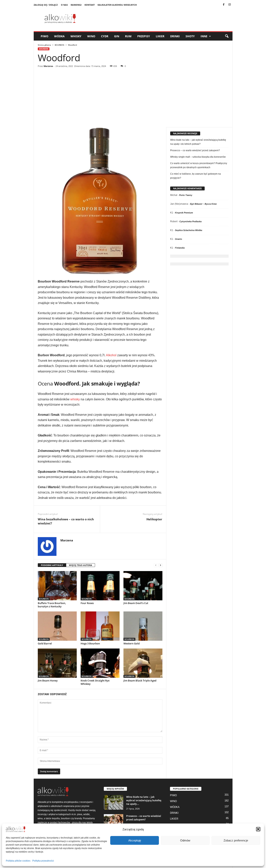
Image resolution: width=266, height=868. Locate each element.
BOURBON (59, 45)
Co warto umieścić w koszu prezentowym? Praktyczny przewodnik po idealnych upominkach (198, 165)
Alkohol (111, 355)
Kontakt (90, 4)
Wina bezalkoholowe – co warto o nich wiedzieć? (66, 521)
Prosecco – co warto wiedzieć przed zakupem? (195, 150)
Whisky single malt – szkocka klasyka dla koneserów (198, 156)
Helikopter (154, 519)
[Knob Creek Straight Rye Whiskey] (100, 663)
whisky (75, 399)
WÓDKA (59, 36)
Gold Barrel (45, 643)
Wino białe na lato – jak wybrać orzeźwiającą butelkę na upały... (143, 800)
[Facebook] (223, 5)
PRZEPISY (143, 36)
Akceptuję (134, 840)
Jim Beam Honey (48, 680)
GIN (116, 36)
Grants (178, 239)
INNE (204, 36)
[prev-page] (156, 565)
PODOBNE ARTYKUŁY (52, 565)
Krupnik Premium (184, 212)
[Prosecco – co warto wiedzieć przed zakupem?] (113, 821)
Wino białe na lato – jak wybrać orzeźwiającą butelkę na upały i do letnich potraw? (198, 142)
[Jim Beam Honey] (57, 663)
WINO (91, 36)
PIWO (44, 36)
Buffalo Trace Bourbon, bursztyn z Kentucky (52, 604)
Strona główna (44, 45)
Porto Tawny (185, 195)
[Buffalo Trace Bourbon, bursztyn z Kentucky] (57, 585)
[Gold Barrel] (57, 626)
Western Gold (131, 643)
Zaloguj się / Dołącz (46, 4)
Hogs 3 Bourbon (90, 643)
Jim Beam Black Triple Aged (139, 680)
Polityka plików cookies (18, 860)
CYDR (104, 36)
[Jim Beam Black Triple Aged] (142, 663)
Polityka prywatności (43, 860)
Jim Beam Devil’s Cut (135, 603)
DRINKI (175, 36)
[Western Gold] (142, 626)
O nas (64, 4)
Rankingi (76, 4)
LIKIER (160, 36)
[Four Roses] (100, 585)
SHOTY (190, 36)
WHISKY (75, 36)
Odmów (185, 840)
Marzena (48, 66)
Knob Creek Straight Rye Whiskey (95, 682)
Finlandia (180, 248)
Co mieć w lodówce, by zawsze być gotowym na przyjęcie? (195, 175)
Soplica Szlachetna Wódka (188, 230)
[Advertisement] (133, 98)
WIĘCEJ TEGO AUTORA (80, 565)
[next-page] (160, 565)
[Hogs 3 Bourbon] (100, 626)
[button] (258, 829)
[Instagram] (229, 5)
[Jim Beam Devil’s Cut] (142, 585)
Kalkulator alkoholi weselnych (117, 4)
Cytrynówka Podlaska (190, 221)
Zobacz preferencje (236, 840)
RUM (128, 36)
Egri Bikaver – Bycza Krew (203, 204)
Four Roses (87, 603)
